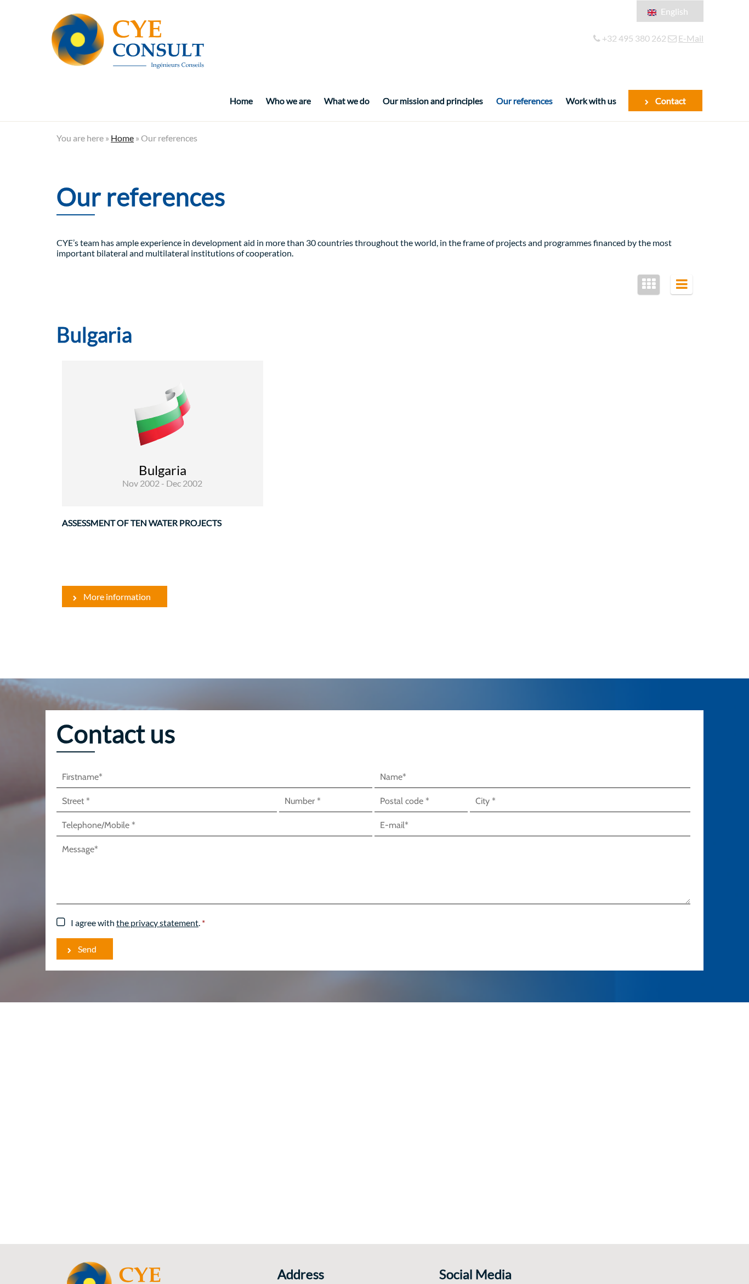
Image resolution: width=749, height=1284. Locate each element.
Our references (524, 100)
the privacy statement (157, 922)
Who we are (288, 100)
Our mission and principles (433, 100)
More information (117, 596)
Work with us (591, 100)
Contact (670, 100)
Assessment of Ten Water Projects (142, 522)
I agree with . (135, 922)
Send (87, 949)
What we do (347, 100)
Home (241, 100)
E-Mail (690, 38)
